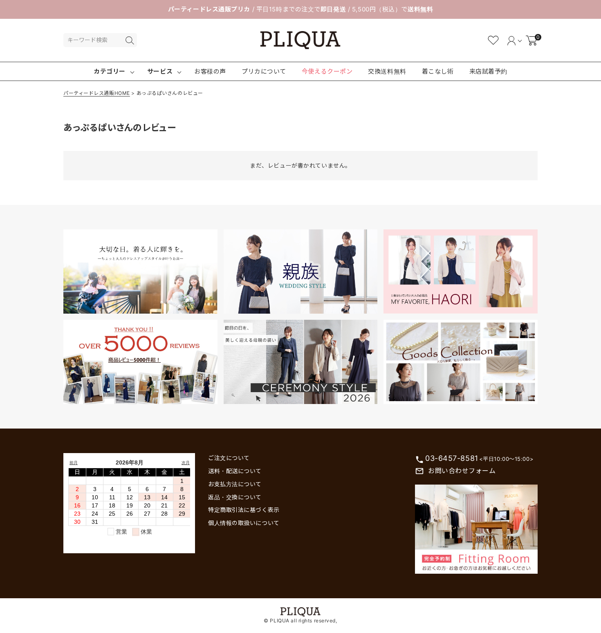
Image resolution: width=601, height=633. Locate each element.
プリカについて (264, 71)
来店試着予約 (488, 71)
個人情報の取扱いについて (244, 522)
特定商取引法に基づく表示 (244, 509)
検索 (129, 40)
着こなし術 (438, 71)
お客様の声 (210, 71)
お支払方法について (235, 483)
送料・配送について (235, 470)
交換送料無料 (387, 71)
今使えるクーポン (327, 71)
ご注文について (229, 457)
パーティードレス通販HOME (96, 93)
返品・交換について (235, 497)
